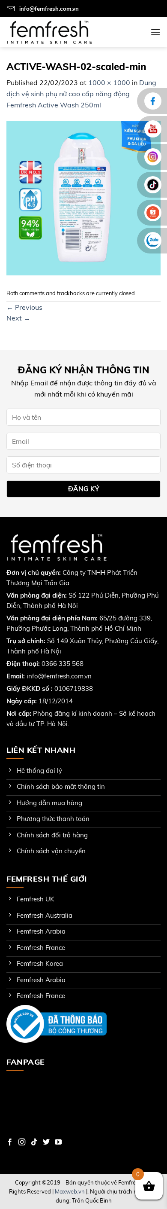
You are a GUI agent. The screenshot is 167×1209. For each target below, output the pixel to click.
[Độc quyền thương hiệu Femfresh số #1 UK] (49, 32)
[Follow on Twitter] (46, 1142)
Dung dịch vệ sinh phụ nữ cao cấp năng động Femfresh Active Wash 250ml (81, 93)
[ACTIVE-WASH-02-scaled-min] (83, 197)
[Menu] (155, 32)
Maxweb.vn (70, 1191)
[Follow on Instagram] (21, 1142)
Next (18, 318)
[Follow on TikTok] (34, 1142)
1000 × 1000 (109, 82)
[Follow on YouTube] (58, 1142)
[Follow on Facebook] (9, 1142)
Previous (24, 307)
